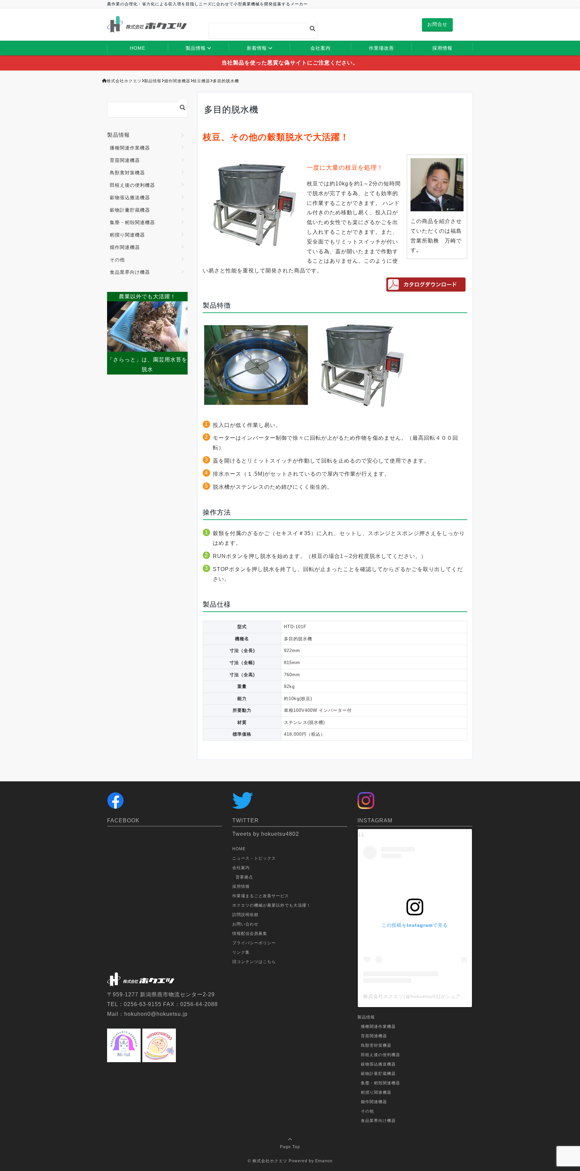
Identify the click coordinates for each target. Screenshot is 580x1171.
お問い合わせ (245, 924)
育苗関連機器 (125, 160)
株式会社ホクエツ (269, 1161)
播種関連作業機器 (130, 147)
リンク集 (241, 952)
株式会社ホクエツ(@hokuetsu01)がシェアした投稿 (422, 996)
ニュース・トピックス (254, 858)
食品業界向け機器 (130, 272)
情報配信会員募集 (249, 933)
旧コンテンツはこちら (254, 961)
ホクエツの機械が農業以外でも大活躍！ (271, 905)
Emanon (324, 1161)
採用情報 (442, 48)
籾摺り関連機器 (127, 234)
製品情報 (196, 48)
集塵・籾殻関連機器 (132, 222)
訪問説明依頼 (245, 914)
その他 (117, 259)
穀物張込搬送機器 (130, 197)
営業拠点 (244, 877)
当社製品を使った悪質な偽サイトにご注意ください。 (290, 63)
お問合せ (437, 24)
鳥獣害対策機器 (127, 172)
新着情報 (257, 48)
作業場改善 (381, 48)
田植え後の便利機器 (132, 185)
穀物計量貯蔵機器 (130, 210)
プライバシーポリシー (254, 943)
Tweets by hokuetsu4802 (265, 834)
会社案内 (320, 48)
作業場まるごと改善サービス (260, 896)
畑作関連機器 (125, 247)
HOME (137, 48)
